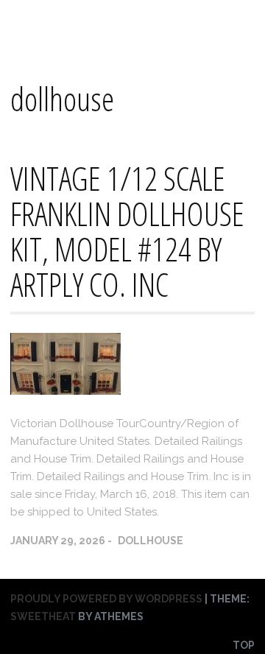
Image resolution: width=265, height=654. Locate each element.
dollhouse (150, 540)
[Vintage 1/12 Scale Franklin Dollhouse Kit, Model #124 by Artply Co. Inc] (65, 391)
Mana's (32, 23)
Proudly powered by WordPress (106, 599)
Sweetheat (43, 616)
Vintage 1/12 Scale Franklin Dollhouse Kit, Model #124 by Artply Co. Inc (127, 231)
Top (244, 645)
